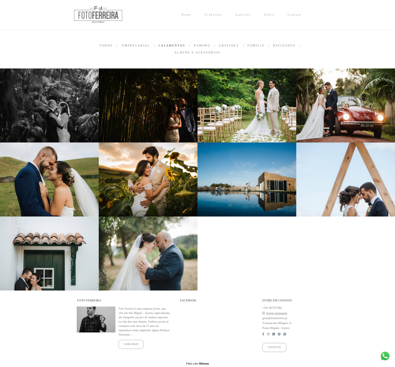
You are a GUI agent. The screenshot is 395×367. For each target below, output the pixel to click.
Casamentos (171, 45)
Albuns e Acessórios (197, 52)
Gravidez (229, 45)
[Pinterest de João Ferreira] (279, 334)
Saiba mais (131, 344)
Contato (295, 14)
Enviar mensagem (276, 313)
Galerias (243, 14)
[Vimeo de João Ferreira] (284, 334)
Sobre (269, 14)
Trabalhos (213, 14)
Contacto (274, 347)
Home (186, 14)
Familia (256, 45)
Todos (106, 45)
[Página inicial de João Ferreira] (103, 14)
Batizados (284, 45)
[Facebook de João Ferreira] (263, 334)
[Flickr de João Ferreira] (273, 334)
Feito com (197, 363)
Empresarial (136, 45)
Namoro (202, 45)
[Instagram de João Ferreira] (268, 334)
